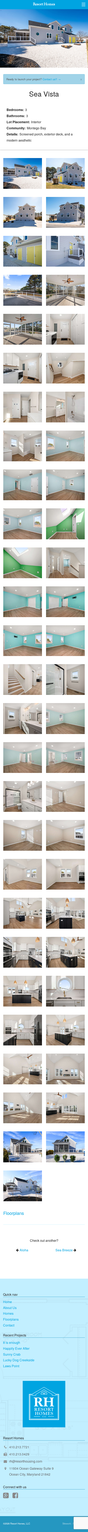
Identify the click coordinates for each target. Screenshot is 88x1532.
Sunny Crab (11, 1354)
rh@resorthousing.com (25, 1461)
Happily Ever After (16, 1348)
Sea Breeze (64, 1250)
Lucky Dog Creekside (18, 1360)
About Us (10, 1307)
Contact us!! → (52, 79)
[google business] (6, 1496)
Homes (8, 1313)
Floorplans (11, 1319)
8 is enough (11, 1342)
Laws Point (11, 1366)
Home (7, 1301)
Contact (8, 1325)
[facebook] (15, 1496)
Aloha (24, 1250)
